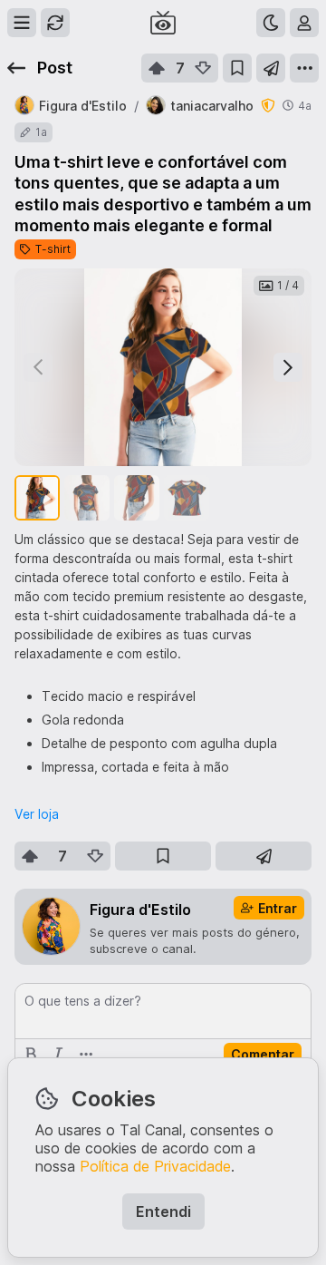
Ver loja (36, 814)
